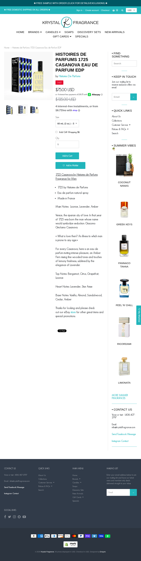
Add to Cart (67, 156)
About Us (116, 116)
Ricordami (124, 344)
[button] (70, 165)
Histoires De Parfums (69, 76)
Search (115, 133)
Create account (92, 10)
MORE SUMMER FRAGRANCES (120, 397)
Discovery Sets (89, 32)
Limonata (124, 382)
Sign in (79, 10)
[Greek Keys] (124, 207)
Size (57, 117)
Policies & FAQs (119, 129)
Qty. (57, 138)
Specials (81, 36)
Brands (33, 32)
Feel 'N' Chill (124, 305)
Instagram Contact (120, 441)
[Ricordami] (124, 327)
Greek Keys (124, 224)
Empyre (103, 551)
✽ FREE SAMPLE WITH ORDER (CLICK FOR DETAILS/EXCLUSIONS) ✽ (70, 3)
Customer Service (120, 125)
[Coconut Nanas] (124, 165)
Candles (52, 32)
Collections (117, 120)
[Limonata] (124, 365)
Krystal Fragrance (47, 551)
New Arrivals (115, 32)
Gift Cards (61, 36)
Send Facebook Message (124, 434)
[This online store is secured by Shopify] (70, 546)
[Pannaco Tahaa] (124, 246)
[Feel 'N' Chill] (124, 288)
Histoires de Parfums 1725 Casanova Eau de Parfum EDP (36, 47)
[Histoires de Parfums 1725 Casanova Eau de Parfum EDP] (70, 22)
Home (20, 32)
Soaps (69, 32)
